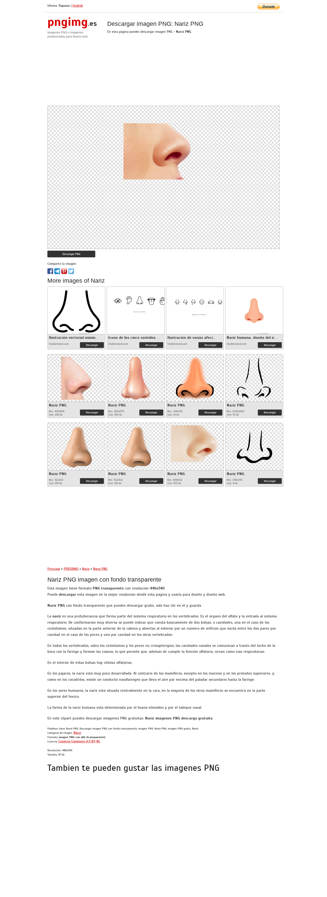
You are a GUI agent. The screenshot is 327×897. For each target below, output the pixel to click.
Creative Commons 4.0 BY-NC (79, 741)
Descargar (92, 345)
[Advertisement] (163, 72)
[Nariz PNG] (76, 377)
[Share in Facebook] (50, 271)
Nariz (77, 733)
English (78, 6)
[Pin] (64, 271)
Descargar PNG (71, 254)
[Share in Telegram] (57, 271)
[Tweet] (71, 271)
